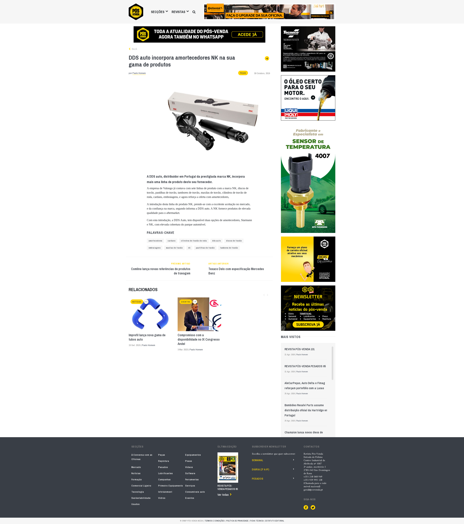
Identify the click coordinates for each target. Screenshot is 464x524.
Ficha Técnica (257, 520)
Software (190, 473)
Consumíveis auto (195, 491)
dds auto (216, 241)
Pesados (163, 467)
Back (134, 49)
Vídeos (189, 467)
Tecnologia (137, 491)
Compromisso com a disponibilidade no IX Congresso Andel (199, 339)
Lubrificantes (165, 473)
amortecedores (155, 241)
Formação (136, 479)
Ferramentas (192, 479)
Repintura (163, 461)
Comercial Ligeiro (141, 485)
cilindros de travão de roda (194, 241)
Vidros (161, 498)
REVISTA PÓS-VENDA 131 (299, 349)
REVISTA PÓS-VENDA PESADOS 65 (305, 366)
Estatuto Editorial (274, 520)
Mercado (136, 467)
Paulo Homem (139, 73)
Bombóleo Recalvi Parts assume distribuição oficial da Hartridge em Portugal (306, 410)
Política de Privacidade (237, 520)
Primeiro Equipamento (170, 485)
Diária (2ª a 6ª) (260, 469)
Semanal (257, 460)
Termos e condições (215, 520)
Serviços (190, 485)
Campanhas (164, 479)
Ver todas (223, 495)
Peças (243, 73)
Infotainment (165, 491)
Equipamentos (193, 454)
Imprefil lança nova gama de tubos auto (147, 337)
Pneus (188, 461)
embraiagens (155, 248)
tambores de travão (229, 248)
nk (189, 248)
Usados (135, 504)
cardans (171, 241)
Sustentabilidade (141, 498)
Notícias (136, 302)
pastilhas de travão (205, 248)
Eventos (185, 302)
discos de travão (234, 241)
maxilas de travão (174, 248)
